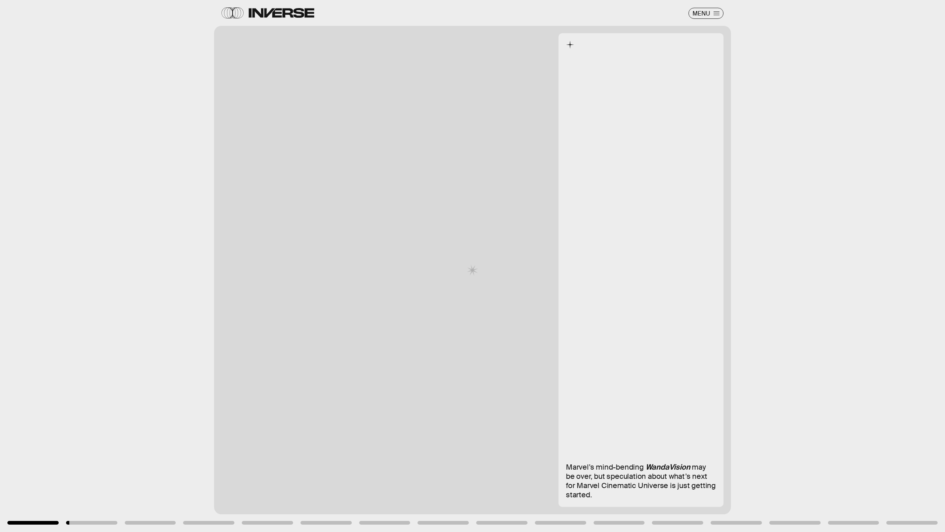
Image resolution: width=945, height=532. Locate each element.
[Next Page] (628, 266)
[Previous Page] (156, 266)
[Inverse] (281, 13)
